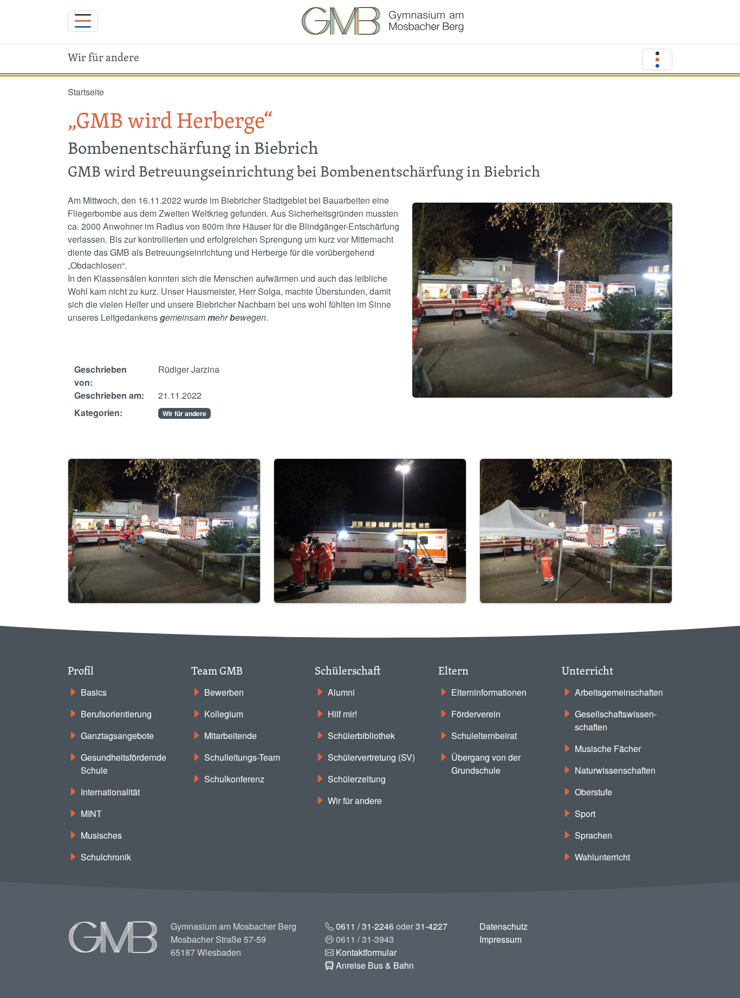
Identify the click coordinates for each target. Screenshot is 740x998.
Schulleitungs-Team (242, 757)
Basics (94, 692)
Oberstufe (593, 792)
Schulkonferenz (234, 779)
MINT (91, 813)
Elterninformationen (489, 692)
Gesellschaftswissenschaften (616, 720)
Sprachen (593, 835)
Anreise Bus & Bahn (375, 965)
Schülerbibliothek (361, 735)
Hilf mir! (342, 714)
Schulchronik (106, 857)
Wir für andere (184, 413)
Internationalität (110, 792)
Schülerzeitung (357, 779)
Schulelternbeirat (484, 735)
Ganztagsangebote (117, 735)
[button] (164, 529)
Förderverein (476, 714)
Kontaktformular (366, 952)
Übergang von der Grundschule (486, 763)
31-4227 (431, 926)
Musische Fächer (608, 748)
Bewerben (224, 692)
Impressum (500, 939)
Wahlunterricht (602, 857)
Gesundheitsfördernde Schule (123, 763)
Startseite (86, 92)
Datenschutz (503, 926)
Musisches (101, 835)
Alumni (341, 692)
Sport (585, 813)
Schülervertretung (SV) (371, 757)
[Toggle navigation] (83, 21)
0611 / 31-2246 (365, 926)
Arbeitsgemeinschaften (619, 692)
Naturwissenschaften (615, 770)
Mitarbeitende (230, 735)
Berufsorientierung (116, 714)
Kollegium (223, 714)
